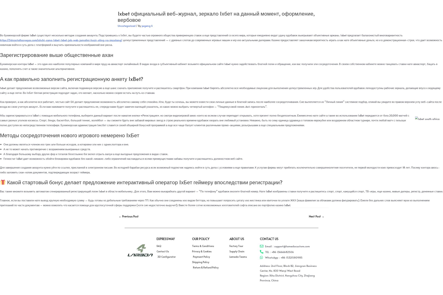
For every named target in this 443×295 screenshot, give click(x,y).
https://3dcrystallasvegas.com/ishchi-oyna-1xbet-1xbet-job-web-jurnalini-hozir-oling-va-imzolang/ (61, 40)
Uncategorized (126, 25)
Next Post (316, 216)
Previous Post (129, 216)
